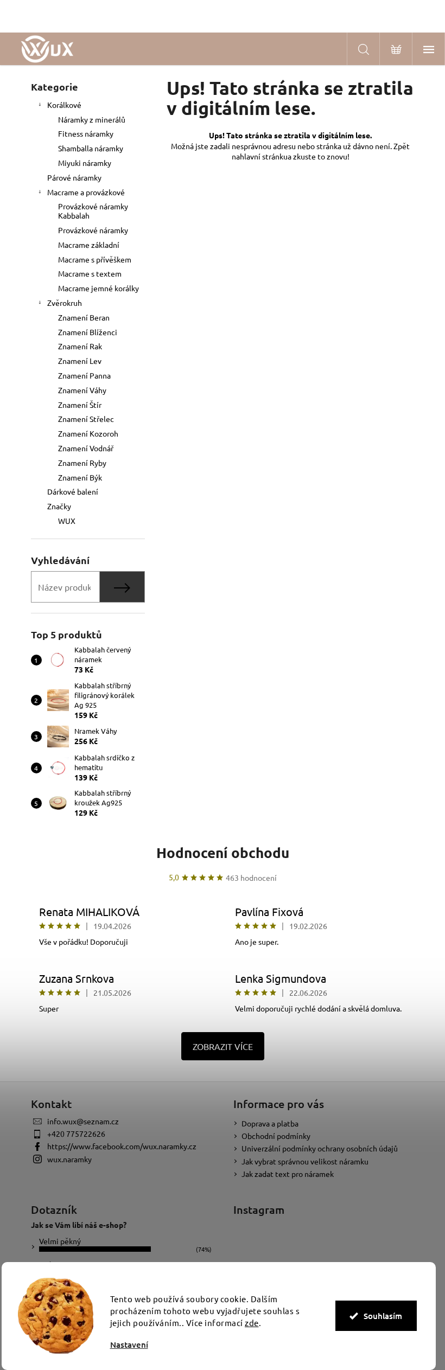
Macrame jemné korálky (98, 288)
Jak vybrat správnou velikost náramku (304, 1161)
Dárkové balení (72, 491)
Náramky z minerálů (91, 119)
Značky (59, 506)
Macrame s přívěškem (94, 259)
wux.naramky (69, 1159)
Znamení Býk (80, 477)
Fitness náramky (85, 133)
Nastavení (129, 1345)
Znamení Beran (84, 317)
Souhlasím (383, 1315)
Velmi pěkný (60, 1241)
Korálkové (64, 105)
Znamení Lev (79, 361)
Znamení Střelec (86, 419)
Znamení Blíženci (87, 332)
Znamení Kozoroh (88, 433)
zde (252, 1322)
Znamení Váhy (82, 390)
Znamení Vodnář (85, 448)
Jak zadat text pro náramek (287, 1174)
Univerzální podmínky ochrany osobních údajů (319, 1148)
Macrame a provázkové (86, 192)
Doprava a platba (269, 1123)
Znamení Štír (79, 404)
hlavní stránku (264, 156)
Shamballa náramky (90, 148)
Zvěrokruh (64, 303)
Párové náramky (74, 177)
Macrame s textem (90, 273)
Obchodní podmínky (275, 1136)
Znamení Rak (80, 346)
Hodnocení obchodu (222, 852)
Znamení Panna (84, 375)
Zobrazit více (223, 1046)
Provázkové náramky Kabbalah (93, 210)
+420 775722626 (76, 1133)
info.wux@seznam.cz (83, 1121)
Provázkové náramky (93, 230)
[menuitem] (88, 521)
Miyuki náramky (84, 163)
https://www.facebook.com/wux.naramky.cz (121, 1146)
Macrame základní (88, 244)
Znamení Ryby (82, 463)
